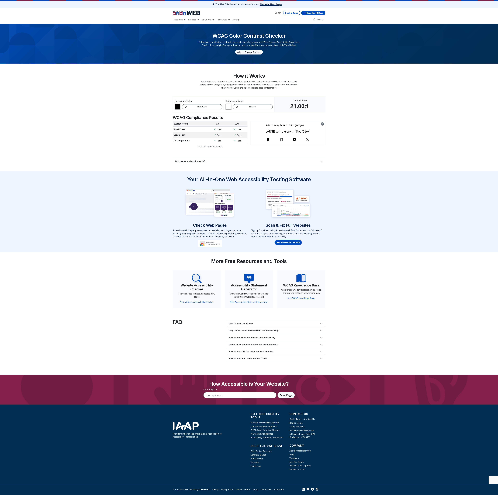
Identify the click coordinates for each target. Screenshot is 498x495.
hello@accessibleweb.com (301, 430)
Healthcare (256, 466)
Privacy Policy (227, 489)
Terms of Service (242, 489)
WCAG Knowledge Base (262, 433)
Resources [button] (222, 19)
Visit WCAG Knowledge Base (301, 298)
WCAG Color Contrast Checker (265, 430)
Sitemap (215, 489)
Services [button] (192, 19)
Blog (291, 454)
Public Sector (257, 458)
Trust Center (265, 489)
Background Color (234, 100)
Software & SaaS (259, 454)
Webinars (294, 458)
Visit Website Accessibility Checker (196, 302)
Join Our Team (296, 462)
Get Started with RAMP (288, 242)
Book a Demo (291, 13)
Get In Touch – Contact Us (302, 419)
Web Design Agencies (261, 451)
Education (255, 462)
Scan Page (286, 395)
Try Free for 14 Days (313, 13)
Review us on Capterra (300, 465)
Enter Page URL (211, 389)
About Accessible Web (300, 450)
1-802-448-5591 (297, 426)
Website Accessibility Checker (265, 422)
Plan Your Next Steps (271, 4)
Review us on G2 (297, 469)
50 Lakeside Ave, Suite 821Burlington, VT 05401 (302, 435)
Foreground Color (183, 100)
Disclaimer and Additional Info (190, 161)
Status (255, 489)
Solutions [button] (207, 19)
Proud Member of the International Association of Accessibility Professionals (197, 435)
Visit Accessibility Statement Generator (249, 302)
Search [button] (319, 19)
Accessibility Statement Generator (267, 437)
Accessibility (279, 489)
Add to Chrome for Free (249, 52)
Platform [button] (178, 19)
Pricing (236, 19)
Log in (278, 12)
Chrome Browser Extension (264, 426)
